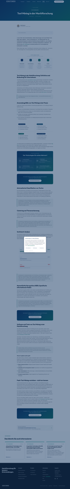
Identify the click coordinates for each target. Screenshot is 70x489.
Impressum (26, 250)
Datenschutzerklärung (31, 245)
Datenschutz (31, 250)
